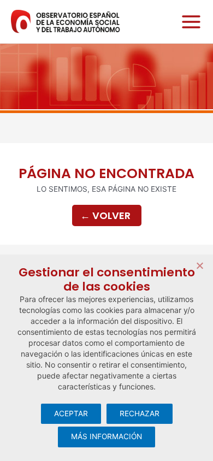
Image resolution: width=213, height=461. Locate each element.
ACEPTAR (71, 413)
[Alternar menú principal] (188, 21)
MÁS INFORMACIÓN (106, 436)
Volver (105, 215)
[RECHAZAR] (199, 265)
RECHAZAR (139, 413)
